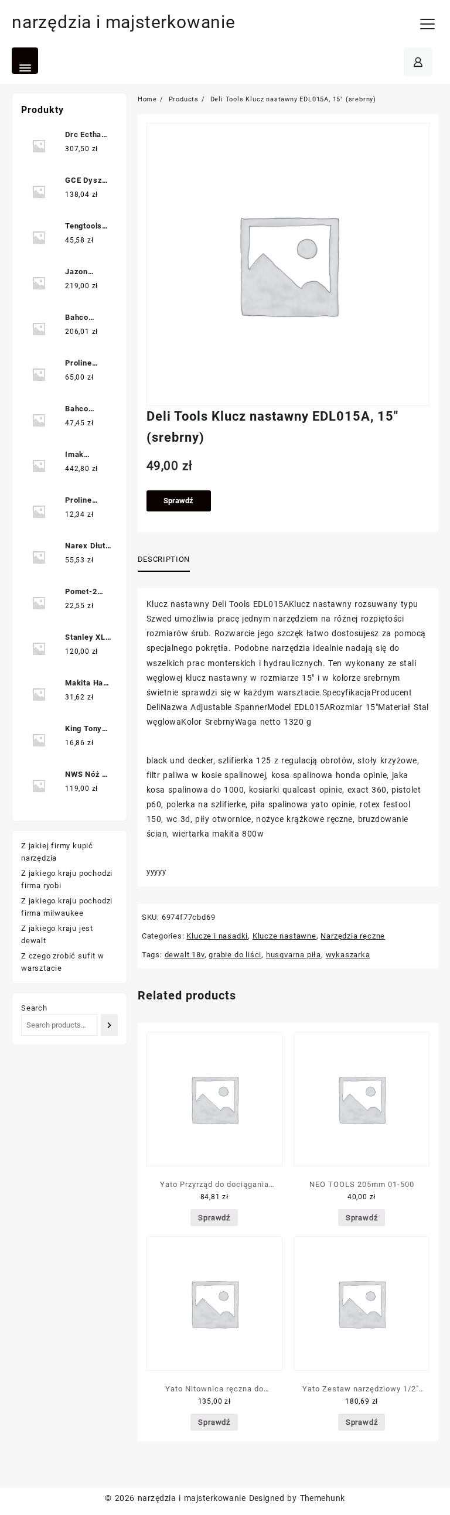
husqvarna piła (293, 954)
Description (164, 559)
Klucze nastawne (284, 935)
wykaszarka (348, 954)
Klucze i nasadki (217, 935)
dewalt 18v (184, 954)
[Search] (109, 1025)
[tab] (168, 560)
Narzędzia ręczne (353, 935)
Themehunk (322, 1498)
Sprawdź (178, 500)
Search (34, 1008)
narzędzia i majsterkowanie (124, 22)
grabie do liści (235, 954)
